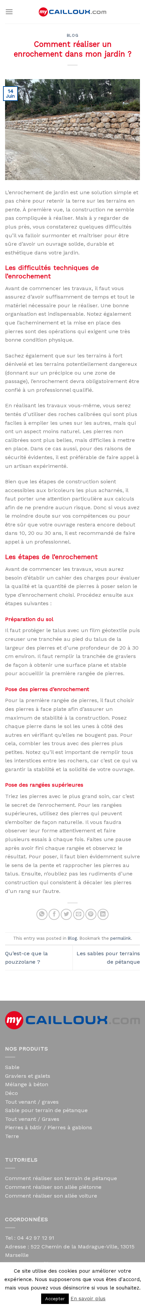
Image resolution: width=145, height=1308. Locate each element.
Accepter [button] (55, 1298)
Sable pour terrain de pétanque (46, 1110)
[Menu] (9, 11)
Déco (11, 1093)
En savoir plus (88, 1299)
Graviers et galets (27, 1076)
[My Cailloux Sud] (72, 11)
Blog (72, 35)
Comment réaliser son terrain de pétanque (61, 1178)
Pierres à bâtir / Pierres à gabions (48, 1127)
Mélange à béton (26, 1084)
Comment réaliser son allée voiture (51, 1196)
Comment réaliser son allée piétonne (53, 1187)
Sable (12, 1067)
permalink (120, 938)
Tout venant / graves (32, 1102)
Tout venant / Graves (32, 1119)
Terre (12, 1136)
